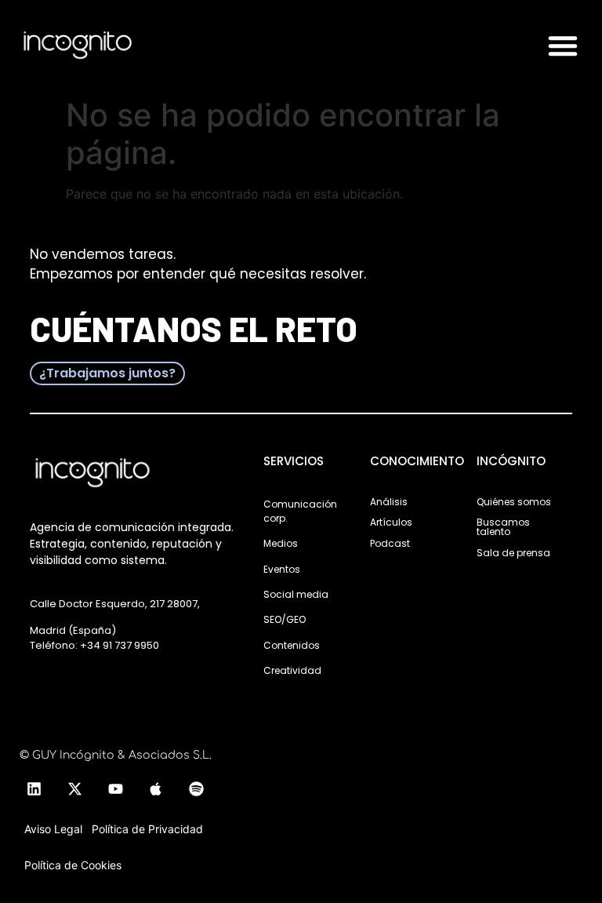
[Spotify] (197, 789)
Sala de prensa (513, 552)
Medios (280, 543)
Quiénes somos (514, 501)
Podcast (390, 543)
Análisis (389, 501)
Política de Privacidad (147, 829)
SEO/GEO (284, 619)
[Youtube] (115, 789)
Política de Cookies (72, 865)
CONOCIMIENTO (417, 461)
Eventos (281, 569)
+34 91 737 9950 (119, 645)
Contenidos (291, 645)
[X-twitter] (74, 789)
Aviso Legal (53, 829)
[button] (562, 45)
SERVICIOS (293, 461)
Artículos (391, 522)
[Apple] (156, 789)
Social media (295, 594)
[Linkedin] (34, 789)
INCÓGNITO (511, 461)
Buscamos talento (503, 526)
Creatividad (292, 670)
